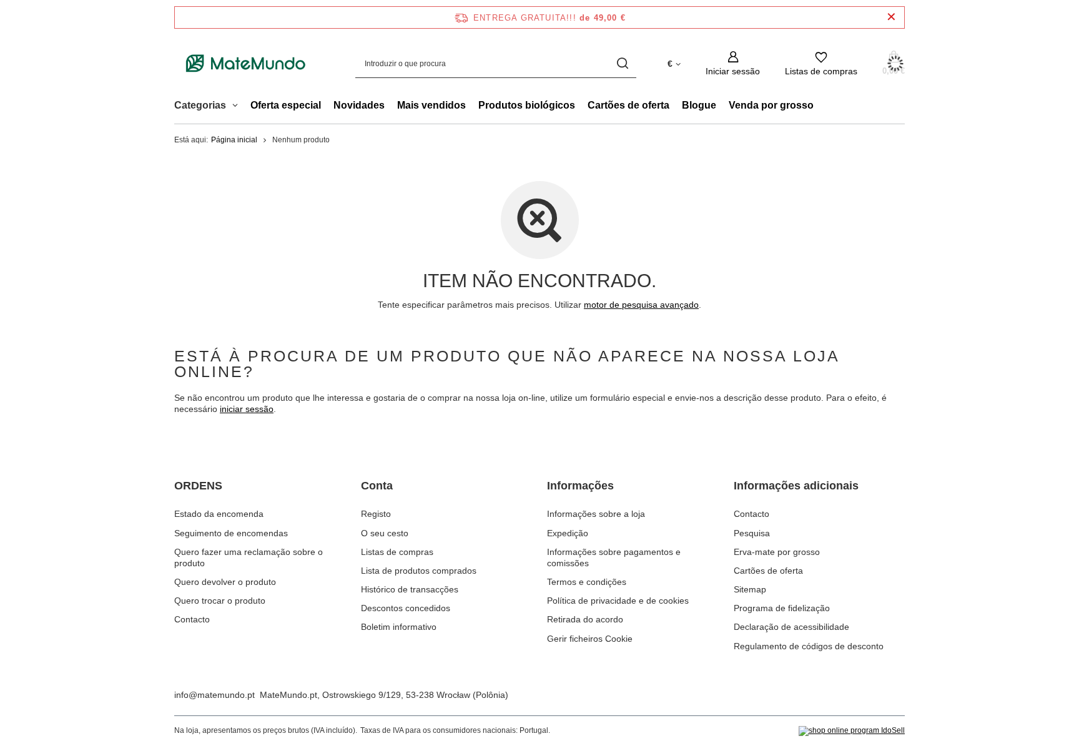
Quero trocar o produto (219, 601)
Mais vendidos (431, 105)
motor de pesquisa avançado (641, 305)
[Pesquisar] (622, 63)
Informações (580, 485)
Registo (376, 514)
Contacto (192, 619)
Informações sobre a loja (596, 514)
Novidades (359, 105)
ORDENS (198, 485)
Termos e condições (586, 582)
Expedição (567, 533)
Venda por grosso (771, 105)
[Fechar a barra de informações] (891, 17)
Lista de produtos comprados (418, 571)
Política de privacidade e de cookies (618, 601)
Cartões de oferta (628, 105)
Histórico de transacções (409, 589)
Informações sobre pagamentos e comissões (614, 557)
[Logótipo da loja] (246, 63)
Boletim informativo (398, 627)
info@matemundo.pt (214, 695)
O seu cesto (384, 533)
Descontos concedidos (405, 608)
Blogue (699, 105)
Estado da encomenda (219, 514)
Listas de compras (397, 552)
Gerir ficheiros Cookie (590, 639)
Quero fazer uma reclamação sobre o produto (248, 557)
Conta (377, 485)
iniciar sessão (246, 409)
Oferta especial (285, 105)
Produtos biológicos (526, 105)
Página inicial (234, 139)
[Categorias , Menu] (238, 107)
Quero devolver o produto (225, 582)
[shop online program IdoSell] (852, 731)
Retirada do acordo (585, 619)
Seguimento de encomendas (231, 533)
